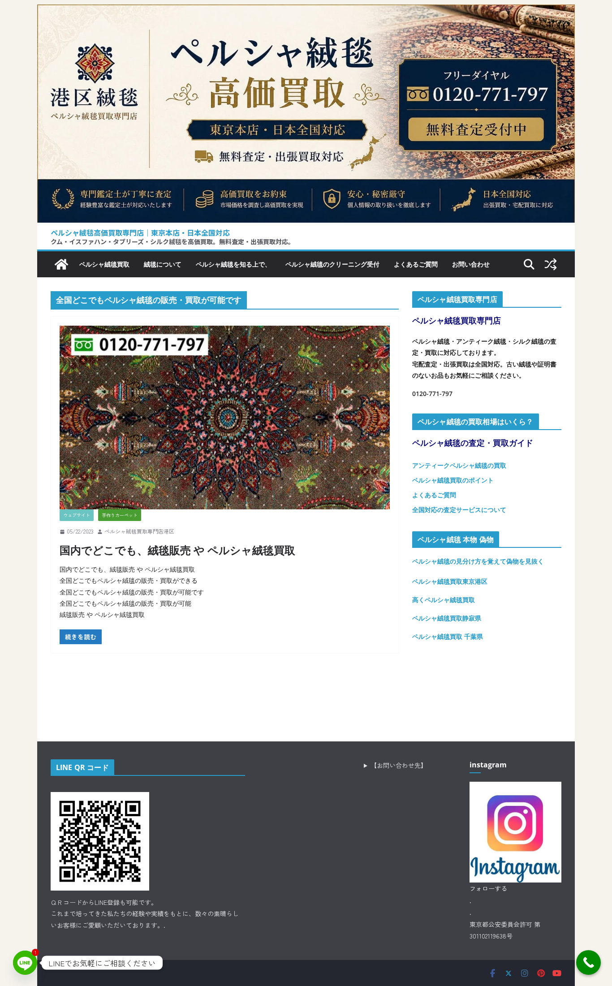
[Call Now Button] (588, 962)
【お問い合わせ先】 (399, 765)
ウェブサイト (76, 515)
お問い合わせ (471, 264)
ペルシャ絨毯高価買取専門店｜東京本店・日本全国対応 (140, 232)
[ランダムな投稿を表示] (550, 264)
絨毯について (162, 264)
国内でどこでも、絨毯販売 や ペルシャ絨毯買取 (177, 550)
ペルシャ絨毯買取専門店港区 (139, 531)
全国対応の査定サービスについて (459, 509)
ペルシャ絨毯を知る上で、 (233, 264)
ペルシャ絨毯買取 (104, 264)
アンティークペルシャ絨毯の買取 (459, 465)
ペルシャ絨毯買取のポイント (453, 480)
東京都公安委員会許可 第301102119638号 (505, 930)
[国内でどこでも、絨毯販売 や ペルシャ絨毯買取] (225, 417)
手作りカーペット (120, 515)
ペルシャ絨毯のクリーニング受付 (332, 264)
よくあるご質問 (416, 264)
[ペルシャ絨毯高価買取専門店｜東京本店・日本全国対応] (306, 11)
